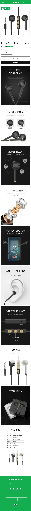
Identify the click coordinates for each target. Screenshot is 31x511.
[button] (3, 2)
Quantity (3, 49)
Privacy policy (23, 507)
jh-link (9, 507)
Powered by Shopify (15, 507)
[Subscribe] (23, 483)
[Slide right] (18, 38)
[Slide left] (12, 38)
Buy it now (15, 62)
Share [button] (4, 469)
